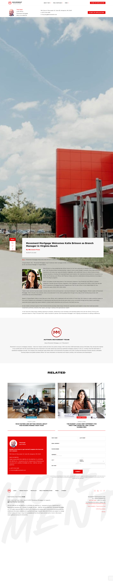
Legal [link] (15, 490)
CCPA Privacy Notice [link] (100, 509)
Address (54, 454)
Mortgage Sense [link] (31, 417)
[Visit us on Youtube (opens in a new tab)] (101, 490)
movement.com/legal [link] (31, 511)
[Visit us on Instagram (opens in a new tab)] (94, 490)
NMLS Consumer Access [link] (46, 490)
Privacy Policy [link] (24, 490)
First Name (54, 437)
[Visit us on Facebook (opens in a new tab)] (104, 490)
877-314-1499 (93, 500)
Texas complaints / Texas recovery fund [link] (96, 506)
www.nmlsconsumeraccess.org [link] (55, 509)
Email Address (55, 443)
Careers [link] (63, 490)
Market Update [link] (81, 417)
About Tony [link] (47, 2)
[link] (15, 3)
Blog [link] (23, 259)
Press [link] (57, 490)
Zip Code (54, 465)
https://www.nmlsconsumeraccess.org (95, 503)
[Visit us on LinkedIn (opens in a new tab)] (98, 490)
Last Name (82, 437)
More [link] (66, 2)
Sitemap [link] (103, 511)
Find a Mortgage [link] (57, 2)
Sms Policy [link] (34, 490)
